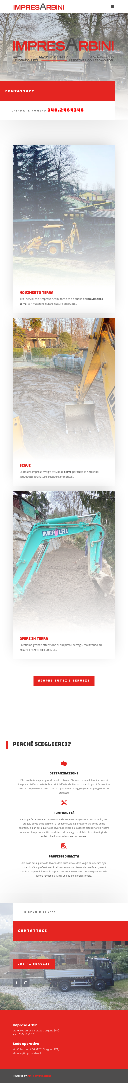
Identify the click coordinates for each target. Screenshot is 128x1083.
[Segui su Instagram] (26, 983)
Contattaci (19, 91)
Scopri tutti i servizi (64, 680)
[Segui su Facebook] (16, 983)
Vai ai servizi (34, 963)
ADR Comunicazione (39, 1075)
